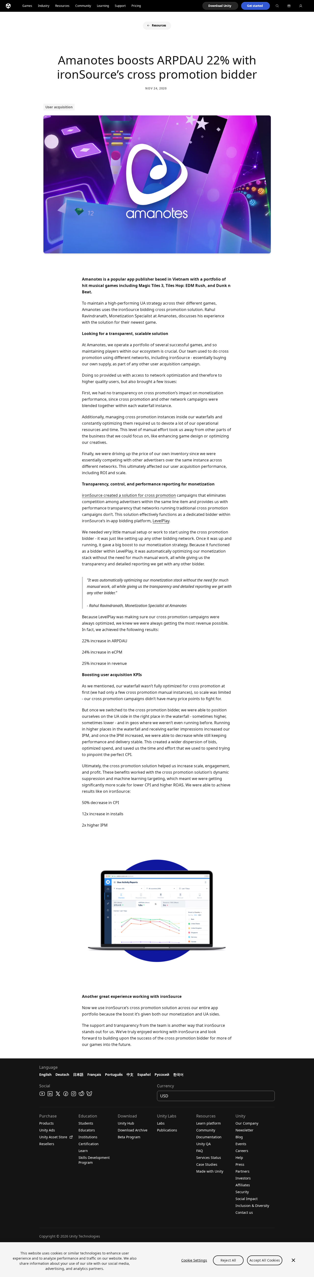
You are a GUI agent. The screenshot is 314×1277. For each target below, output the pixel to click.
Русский (162, 1074)
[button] (220, 6)
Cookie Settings (194, 1260)
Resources (62, 6)
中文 (130, 1074)
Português (114, 1074)
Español (144, 1074)
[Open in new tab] (70, 1137)
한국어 (178, 1074)
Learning (103, 6)
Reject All (228, 1260)
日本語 (78, 1074)
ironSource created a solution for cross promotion (129, 495)
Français (94, 1074)
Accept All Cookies (264, 1260)
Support (120, 6)
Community (83, 6)
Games (27, 6)
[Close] (293, 1260)
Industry (43, 6)
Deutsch (62, 1074)
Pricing (136, 6)
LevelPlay (161, 520)
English (45, 1074)
